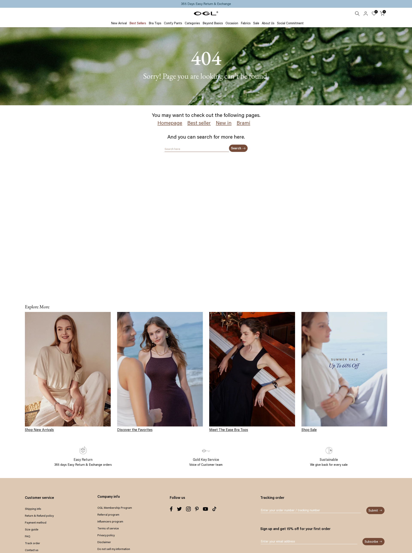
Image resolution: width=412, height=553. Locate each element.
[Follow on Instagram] (188, 509)
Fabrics (246, 23)
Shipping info (33, 509)
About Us (268, 23)
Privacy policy (106, 535)
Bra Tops (155, 23)
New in (224, 122)
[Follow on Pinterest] (197, 509)
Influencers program (110, 521)
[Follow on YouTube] (205, 509)
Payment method (35, 522)
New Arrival (119, 23)
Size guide (31, 529)
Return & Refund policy (39, 516)
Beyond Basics (213, 23)
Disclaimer (104, 542)
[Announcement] (206, 4)
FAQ (27, 536)
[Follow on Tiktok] (214, 509)
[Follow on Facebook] (171, 509)
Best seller (199, 122)
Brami (243, 122)
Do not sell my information (113, 549)
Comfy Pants (173, 23)
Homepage (170, 122)
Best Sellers (137, 23)
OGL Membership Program (114, 508)
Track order (32, 543)
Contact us (31, 550)
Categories (192, 23)
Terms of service (108, 528)
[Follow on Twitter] (179, 509)
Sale (256, 23)
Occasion (232, 23)
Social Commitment (290, 23)
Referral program (108, 514)
